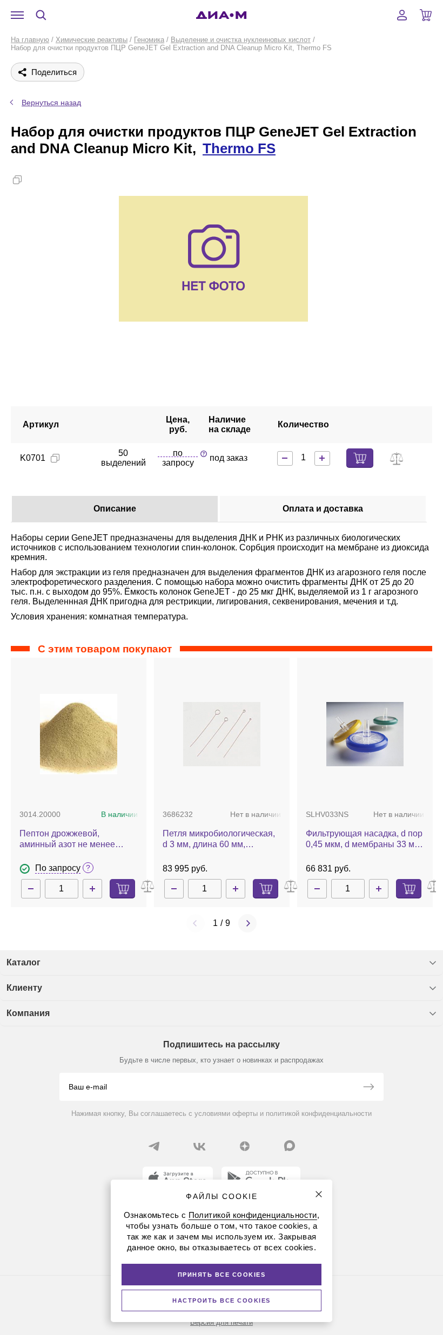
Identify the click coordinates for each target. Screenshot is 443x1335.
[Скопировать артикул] (55, 458)
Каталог (23, 962)
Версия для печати (221, 1322)
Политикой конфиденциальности (253, 1215)
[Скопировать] (17, 179)
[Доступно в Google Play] (261, 1178)
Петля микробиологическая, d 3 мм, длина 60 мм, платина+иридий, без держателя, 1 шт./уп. (219, 839)
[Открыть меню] (17, 15)
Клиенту (24, 987)
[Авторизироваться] (401, 15)
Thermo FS (239, 148)
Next (247, 923)
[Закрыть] (318, 1194)
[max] (290, 1146)
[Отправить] (368, 1087)
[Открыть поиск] (41, 15)
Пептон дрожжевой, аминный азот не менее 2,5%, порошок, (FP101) (67, 839)
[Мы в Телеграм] (153, 1146)
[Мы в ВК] (199, 1146)
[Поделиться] (34, 179)
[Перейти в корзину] (425, 15)
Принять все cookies (222, 1274)
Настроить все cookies (221, 1300)
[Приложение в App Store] (178, 1178)
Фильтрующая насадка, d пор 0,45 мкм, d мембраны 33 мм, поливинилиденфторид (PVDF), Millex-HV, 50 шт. (364, 839)
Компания (28, 1013)
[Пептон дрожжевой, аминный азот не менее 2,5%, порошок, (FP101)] (78, 734)
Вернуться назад (51, 102)
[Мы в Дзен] (244, 1146)
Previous (195, 923)
